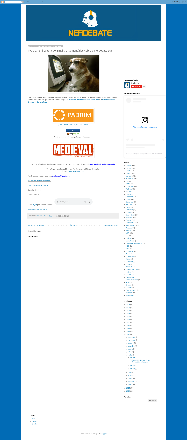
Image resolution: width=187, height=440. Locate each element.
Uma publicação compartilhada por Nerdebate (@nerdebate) (150, 153)
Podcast (129, 189)
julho (130, 352)
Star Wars (129, 241)
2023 (128, 314)
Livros (128, 207)
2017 (128, 331)
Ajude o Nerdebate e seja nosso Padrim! (73, 125)
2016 (128, 334)
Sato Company (131, 290)
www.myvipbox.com (76, 171)
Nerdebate (129, 178)
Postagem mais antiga (110, 225)
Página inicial (73, 225)
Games (128, 199)
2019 (128, 325)
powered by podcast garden (38, 209)
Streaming (129, 202)
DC (127, 236)
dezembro (131, 337)
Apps (128, 282)
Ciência (128, 285)
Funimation (130, 277)
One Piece (129, 251)
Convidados (130, 197)
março (130, 378)
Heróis (128, 212)
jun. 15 (132, 366)
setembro (131, 346)
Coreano (129, 288)
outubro (131, 343)
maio (130, 372)
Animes (128, 165)
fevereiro (131, 381)
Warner (128, 259)
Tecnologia (130, 295)
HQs (127, 181)
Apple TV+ (129, 267)
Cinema (128, 171)
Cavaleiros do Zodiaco (134, 243)
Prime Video (130, 223)
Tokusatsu (129, 293)
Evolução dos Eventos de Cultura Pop (84, 100)
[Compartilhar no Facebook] (65, 216)
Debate (128, 264)
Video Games (130, 225)
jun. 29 (132, 357)
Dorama (129, 275)
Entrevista (129, 210)
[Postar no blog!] (60, 216)
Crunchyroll (130, 186)
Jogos (128, 254)
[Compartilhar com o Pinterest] (67, 216)
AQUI (35, 205)
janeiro (130, 384)
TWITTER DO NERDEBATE (38, 185)
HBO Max (129, 204)
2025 (128, 308)
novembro (131, 340)
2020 (128, 323)
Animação (129, 217)
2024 (128, 311)
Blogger (103, 434)
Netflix (128, 184)
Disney (128, 194)
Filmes (128, 168)
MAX (127, 249)
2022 (128, 317)
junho (130, 355)
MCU (128, 233)
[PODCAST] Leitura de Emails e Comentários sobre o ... (141, 361)
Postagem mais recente (36, 225)
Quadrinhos (130, 256)
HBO (127, 246)
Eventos (129, 230)
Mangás (129, 176)
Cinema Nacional (132, 269)
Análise (128, 238)
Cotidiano (129, 262)
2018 (128, 328)
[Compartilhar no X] (62, 216)
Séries (128, 173)
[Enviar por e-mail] (57, 216)
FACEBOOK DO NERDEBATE (39, 181)
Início (33, 419)
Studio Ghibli (130, 215)
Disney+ (129, 220)
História (128, 272)
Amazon (129, 228)
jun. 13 (132, 369)
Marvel (128, 191)
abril (130, 375)
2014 (128, 391)
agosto (130, 349)
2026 (128, 305)
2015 (128, 388)
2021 (128, 319)
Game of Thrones (132, 280)
